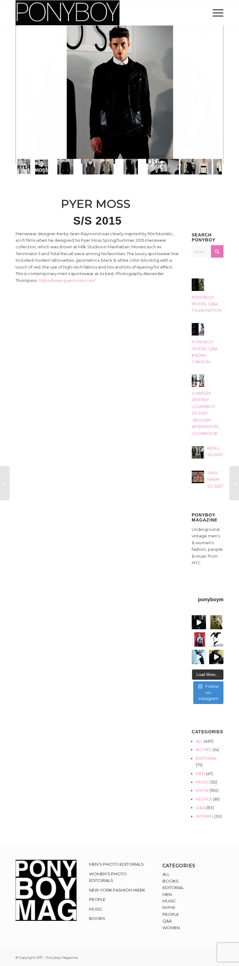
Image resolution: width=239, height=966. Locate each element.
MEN (200, 773)
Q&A (200, 807)
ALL (199, 741)
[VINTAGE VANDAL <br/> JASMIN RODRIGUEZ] (5, 483)
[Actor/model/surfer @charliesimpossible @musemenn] (216, 639)
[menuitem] (216, 12)
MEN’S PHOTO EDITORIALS (116, 864)
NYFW (202, 790)
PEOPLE (204, 799)
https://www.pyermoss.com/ (67, 280)
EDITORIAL (206, 758)
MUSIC (202, 781)
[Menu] (216, 12)
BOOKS (204, 749)
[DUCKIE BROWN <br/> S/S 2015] (234, 483)
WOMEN (204, 816)
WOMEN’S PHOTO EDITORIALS (108, 877)
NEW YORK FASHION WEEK (117, 889)
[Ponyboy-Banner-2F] (68, 12)
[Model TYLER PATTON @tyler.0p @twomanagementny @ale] (199, 622)
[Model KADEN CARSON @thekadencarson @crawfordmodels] (199, 657)
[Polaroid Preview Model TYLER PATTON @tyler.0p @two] (199, 639)
